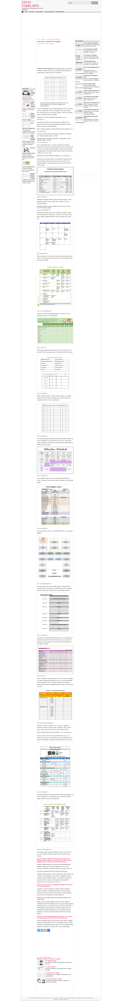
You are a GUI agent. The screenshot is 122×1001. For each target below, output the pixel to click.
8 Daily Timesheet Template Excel (91, 102)
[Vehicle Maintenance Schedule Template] (79, 117)
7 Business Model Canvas (89, 61)
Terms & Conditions (49, 11)
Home (26, 11)
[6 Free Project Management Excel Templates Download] (79, 69)
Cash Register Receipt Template (91, 96)
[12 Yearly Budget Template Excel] (79, 110)
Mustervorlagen (89, 998)
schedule (41, 957)
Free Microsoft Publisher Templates (53, 979)
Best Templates (72, 998)
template (43, 39)
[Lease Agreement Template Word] (26, 127)
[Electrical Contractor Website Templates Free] (26, 152)
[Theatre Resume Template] (26, 117)
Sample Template (63, 998)
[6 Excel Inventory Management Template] (79, 78)
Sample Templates (81, 998)
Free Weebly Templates (51, 960)
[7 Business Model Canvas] (79, 65)
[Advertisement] (61, 24)
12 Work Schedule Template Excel (91, 90)
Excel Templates (65, 999)
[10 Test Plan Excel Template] (79, 59)
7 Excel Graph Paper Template (90, 49)
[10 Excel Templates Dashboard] (79, 45)
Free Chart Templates (50, 966)
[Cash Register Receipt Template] (79, 98)
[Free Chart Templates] (41, 971)
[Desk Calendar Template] (26, 94)
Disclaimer (32, 11)
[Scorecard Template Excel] (26, 165)
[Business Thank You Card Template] (26, 106)
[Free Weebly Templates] (41, 964)
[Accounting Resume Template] (41, 977)
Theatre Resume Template (33, 115)
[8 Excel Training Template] (79, 87)
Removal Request (60, 11)
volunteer (49, 957)
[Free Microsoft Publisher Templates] (41, 982)
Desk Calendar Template (33, 92)
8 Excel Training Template (89, 83)
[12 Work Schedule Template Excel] (79, 91)
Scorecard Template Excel (28, 166)
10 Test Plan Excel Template (90, 55)
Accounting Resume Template (52, 972)
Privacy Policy (39, 11)
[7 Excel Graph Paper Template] (79, 53)
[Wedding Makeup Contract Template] (26, 177)
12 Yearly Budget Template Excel (91, 109)
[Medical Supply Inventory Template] (26, 139)
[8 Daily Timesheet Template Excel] (79, 104)
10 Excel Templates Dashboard (90, 43)
